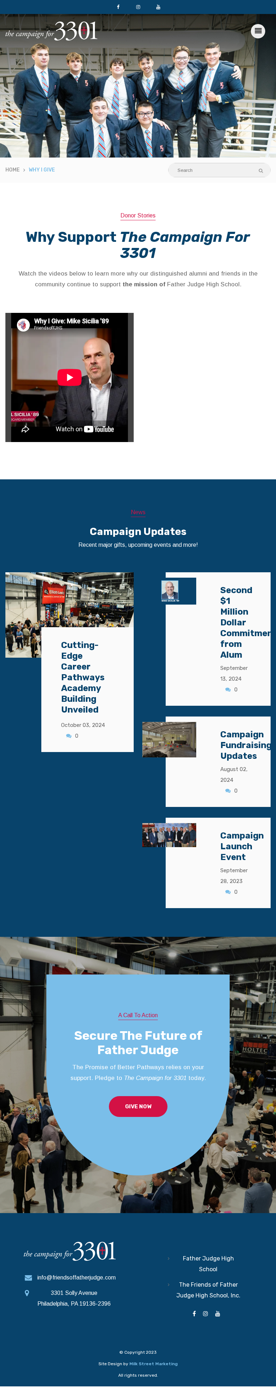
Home (12, 170)
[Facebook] (118, 7)
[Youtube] (158, 7)
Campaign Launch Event (242, 846)
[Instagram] (138, 7)
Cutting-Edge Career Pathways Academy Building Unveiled (83, 677)
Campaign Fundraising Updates (246, 745)
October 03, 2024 (83, 725)
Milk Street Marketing (153, 1363)
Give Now (138, 1106)
